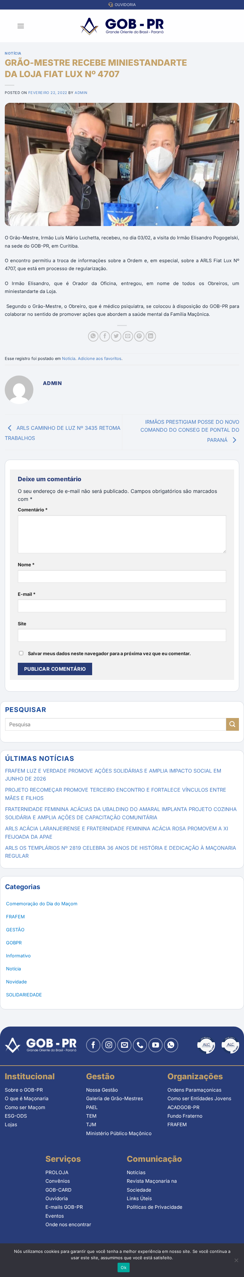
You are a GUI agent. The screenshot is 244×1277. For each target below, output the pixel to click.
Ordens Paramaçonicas (194, 1090)
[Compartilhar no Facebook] (104, 336)
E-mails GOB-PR (64, 1207)
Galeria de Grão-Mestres (114, 1098)
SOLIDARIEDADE (24, 994)
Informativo (18, 955)
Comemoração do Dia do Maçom (42, 903)
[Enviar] (232, 724)
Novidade (16, 981)
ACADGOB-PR (183, 1107)
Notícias (136, 1172)
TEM (91, 1116)
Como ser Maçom (25, 1107)
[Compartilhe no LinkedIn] (151, 336)
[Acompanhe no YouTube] (155, 1045)
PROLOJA (56, 1172)
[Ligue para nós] (140, 1045)
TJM (91, 1124)
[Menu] (20, 26)
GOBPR (14, 942)
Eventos (54, 1216)
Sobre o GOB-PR (24, 1090)
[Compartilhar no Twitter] (116, 336)
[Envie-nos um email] (124, 1045)
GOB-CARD (58, 1190)
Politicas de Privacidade (154, 1207)
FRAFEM (15, 916)
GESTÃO (15, 929)
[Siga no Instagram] (109, 1045)
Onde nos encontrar (68, 1224)
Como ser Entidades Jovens (199, 1098)
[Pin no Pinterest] (139, 336)
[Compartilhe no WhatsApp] (93, 336)
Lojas (11, 1124)
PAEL (92, 1107)
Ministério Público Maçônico (119, 1133)
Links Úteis (139, 1198)
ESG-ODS (16, 1116)
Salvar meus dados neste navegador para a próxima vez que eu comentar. (109, 653)
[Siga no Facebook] (93, 1045)
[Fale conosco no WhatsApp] (171, 1045)
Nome (26, 564)
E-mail (27, 594)
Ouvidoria (56, 1198)
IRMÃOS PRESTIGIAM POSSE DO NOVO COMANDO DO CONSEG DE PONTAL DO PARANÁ (189, 431)
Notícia (13, 53)
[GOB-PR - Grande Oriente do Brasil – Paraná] (122, 26)
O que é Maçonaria (27, 1098)
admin (81, 92)
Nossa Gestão (102, 1090)
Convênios (57, 1181)
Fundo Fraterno (184, 1116)
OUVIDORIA (124, 4)
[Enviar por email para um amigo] (128, 336)
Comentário (33, 509)
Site (22, 623)
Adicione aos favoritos (99, 358)
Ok (123, 1267)
